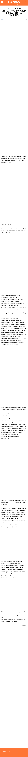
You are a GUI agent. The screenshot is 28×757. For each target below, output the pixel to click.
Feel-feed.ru (14, 2)
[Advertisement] (14, 51)
